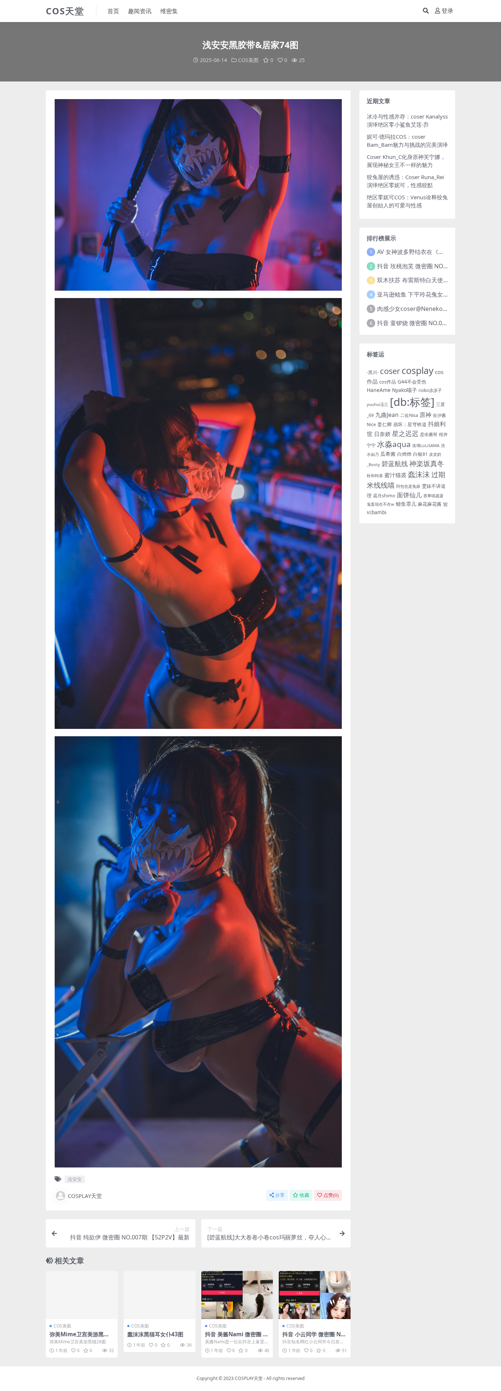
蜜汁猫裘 (395, 475)
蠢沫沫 (419, 474)
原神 (425, 415)
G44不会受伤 (412, 381)
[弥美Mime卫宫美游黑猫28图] (82, 1295)
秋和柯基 (375, 475)
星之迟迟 (405, 433)
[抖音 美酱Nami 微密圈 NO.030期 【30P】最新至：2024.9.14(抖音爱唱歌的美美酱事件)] (237, 1295)
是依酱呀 (429, 434)
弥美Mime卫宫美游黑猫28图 (81, 1337)
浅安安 (74, 1179)
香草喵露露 (433, 495)
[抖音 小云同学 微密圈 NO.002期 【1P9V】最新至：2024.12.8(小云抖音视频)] (315, 1295)
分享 (280, 1195)
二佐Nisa (409, 415)
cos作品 (387, 381)
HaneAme (379, 389)
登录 (447, 11)
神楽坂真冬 (426, 463)
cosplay (418, 370)
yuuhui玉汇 (377, 404)
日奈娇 (382, 433)
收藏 (304, 1195)
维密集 (169, 11)
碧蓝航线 (394, 463)
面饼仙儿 (409, 495)
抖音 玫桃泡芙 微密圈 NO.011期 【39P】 (430, 266)
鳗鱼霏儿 (406, 503)
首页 (113, 11)
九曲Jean (387, 415)
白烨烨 (404, 454)
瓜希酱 (388, 453)
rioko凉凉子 (430, 390)
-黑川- (373, 372)
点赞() (331, 1195)
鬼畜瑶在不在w (380, 504)
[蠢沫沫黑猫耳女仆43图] (159, 1295)
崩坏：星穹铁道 (410, 424)
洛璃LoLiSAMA (425, 445)
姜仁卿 (384, 424)
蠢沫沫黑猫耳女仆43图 (155, 1334)
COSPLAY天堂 (85, 1195)
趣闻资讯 (139, 11)
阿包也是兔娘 (408, 486)
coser (390, 371)
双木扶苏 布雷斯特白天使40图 (416, 280)
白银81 (420, 454)
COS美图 (248, 60)
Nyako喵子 (404, 389)
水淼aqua (394, 444)
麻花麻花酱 (430, 504)
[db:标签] (412, 402)
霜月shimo (384, 496)
